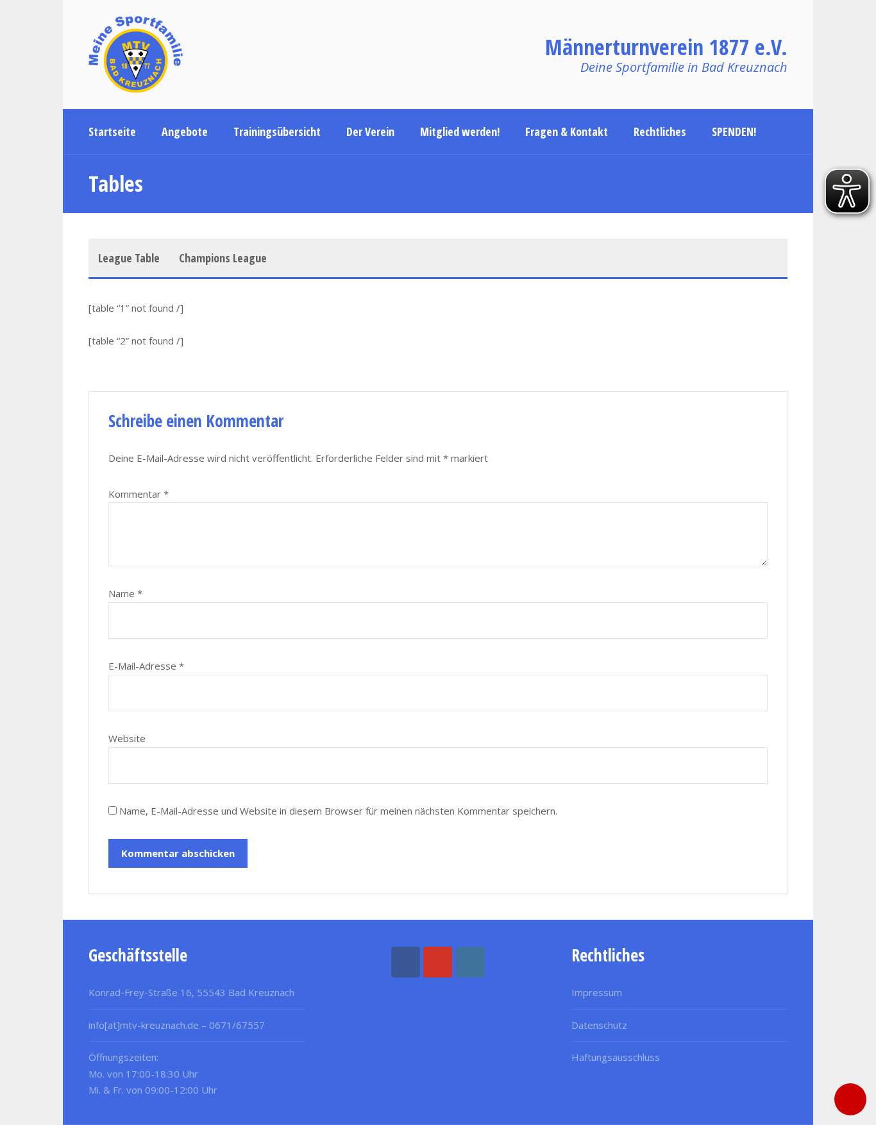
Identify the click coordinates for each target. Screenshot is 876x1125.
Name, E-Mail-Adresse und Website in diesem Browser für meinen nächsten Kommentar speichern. (338, 810)
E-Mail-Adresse (146, 665)
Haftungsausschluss (615, 1057)
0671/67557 (237, 1025)
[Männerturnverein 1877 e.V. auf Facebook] (405, 962)
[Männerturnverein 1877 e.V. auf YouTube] (437, 962)
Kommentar (138, 493)
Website (127, 738)
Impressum (596, 992)
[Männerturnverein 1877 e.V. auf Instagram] (470, 962)
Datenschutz (599, 1025)
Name (125, 593)
